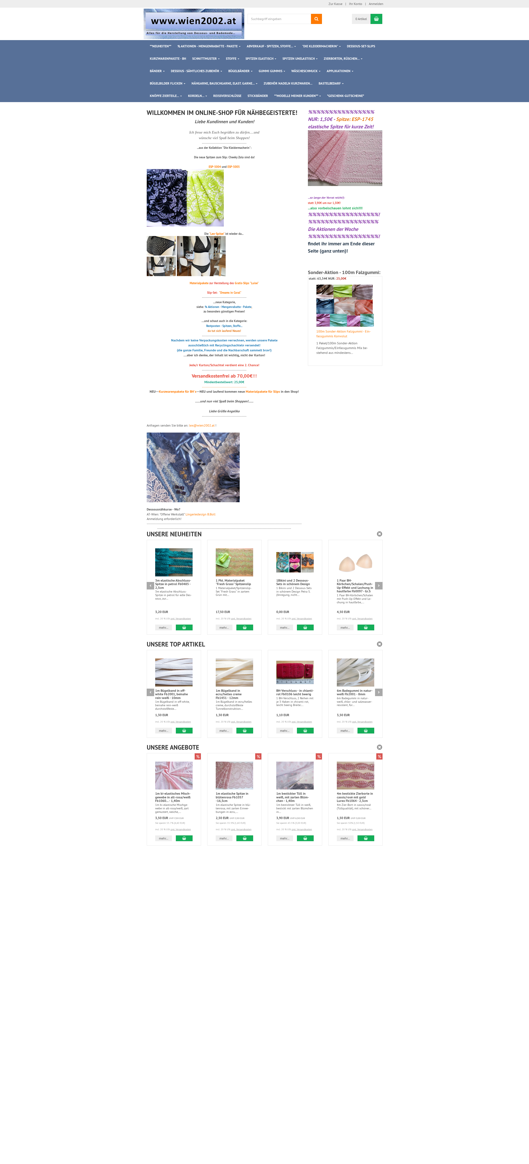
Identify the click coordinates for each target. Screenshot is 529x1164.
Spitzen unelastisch (299, 58)
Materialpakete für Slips (263, 391)
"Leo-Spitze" (216, 234)
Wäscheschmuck (304, 71)
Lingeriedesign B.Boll (201, 514)
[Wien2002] (194, 23)
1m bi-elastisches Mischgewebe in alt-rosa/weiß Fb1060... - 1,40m (173, 797)
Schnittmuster (205, 58)
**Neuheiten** (160, 46)
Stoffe (231, 58)
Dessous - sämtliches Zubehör (195, 71)
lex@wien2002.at (201, 425)
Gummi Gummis (271, 71)
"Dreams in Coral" (230, 293)
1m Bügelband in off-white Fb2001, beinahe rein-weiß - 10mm (171, 694)
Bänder (156, 71)
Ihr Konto (355, 4)
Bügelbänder (239, 71)
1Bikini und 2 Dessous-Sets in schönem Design (293, 582)
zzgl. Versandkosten (180, 618)
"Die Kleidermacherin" (320, 46)
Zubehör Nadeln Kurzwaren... (288, 83)
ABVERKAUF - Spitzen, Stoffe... (270, 46)
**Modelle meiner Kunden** (296, 96)
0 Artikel (361, 19)
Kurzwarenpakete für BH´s (177, 391)
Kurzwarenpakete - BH (168, 58)
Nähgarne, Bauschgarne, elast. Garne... (223, 83)
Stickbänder (258, 96)
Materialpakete (199, 283)
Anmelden (376, 4)
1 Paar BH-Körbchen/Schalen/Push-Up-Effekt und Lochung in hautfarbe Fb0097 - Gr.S (355, 586)
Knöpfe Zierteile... (165, 96)
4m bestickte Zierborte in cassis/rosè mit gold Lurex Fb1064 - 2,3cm (355, 797)
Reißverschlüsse (227, 96)
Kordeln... (196, 96)
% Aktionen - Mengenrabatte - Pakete (208, 46)
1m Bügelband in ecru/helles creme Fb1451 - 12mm (229, 694)
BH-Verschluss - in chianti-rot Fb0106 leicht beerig (295, 692)
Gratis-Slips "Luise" (247, 283)
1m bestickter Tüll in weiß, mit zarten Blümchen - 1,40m (292, 797)
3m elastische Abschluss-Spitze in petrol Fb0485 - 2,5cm (173, 584)
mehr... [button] (163, 627)
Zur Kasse (335, 4)
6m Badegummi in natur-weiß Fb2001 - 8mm (355, 692)
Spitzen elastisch (259, 58)
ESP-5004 (215, 167)
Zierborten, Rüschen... (342, 58)
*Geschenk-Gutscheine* (345, 96)
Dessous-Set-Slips (361, 46)
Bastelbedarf (330, 83)
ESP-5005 (234, 167)
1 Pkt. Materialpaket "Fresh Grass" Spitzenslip (233, 582)
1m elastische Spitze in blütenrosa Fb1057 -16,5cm (232, 797)
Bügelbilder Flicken (166, 83)
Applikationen (339, 71)
